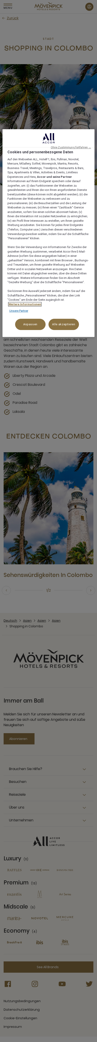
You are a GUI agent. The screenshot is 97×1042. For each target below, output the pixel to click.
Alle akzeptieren (63, 324)
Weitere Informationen (25, 304)
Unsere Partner (18, 310)
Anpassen (30, 324)
